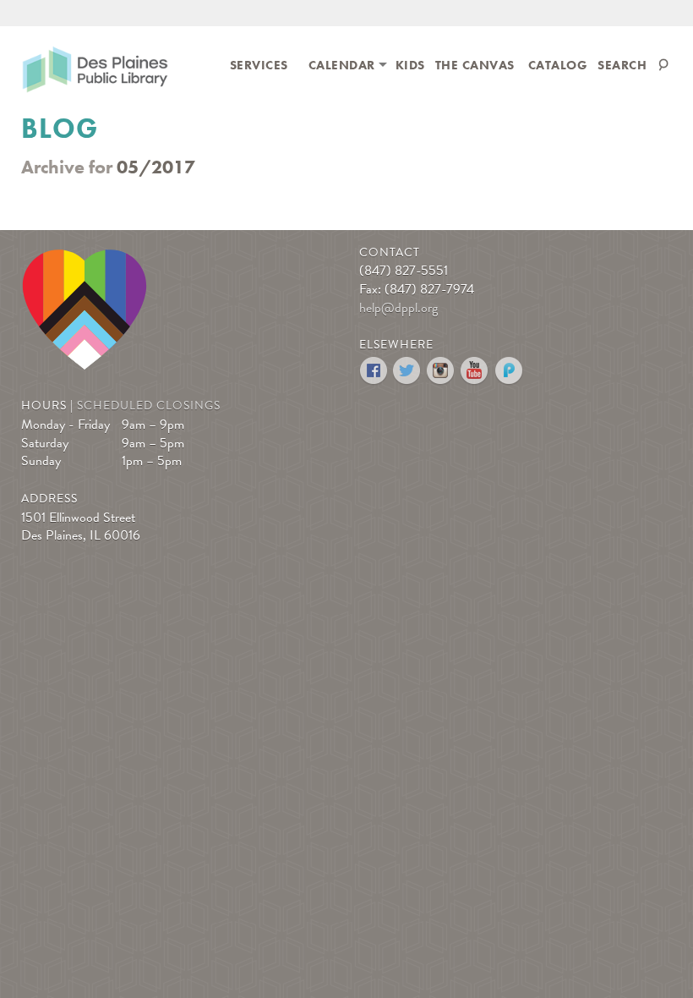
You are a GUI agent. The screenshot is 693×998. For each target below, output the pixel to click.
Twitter (408, 371)
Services (259, 65)
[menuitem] (259, 64)
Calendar (341, 65)
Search (622, 65)
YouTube (475, 371)
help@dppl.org (398, 308)
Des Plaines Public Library (95, 72)
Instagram (441, 371)
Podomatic (509, 371)
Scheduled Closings (149, 405)
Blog (59, 128)
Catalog (558, 65)
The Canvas (475, 65)
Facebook (374, 371)
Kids (410, 65)
